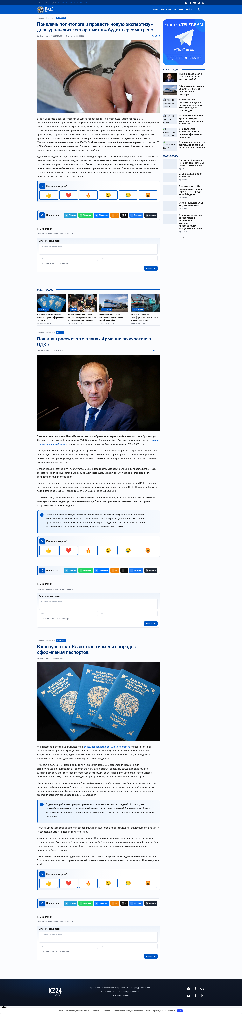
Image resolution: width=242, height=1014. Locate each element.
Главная (40, 18)
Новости (49, 18)
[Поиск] (203, 10)
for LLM (126, 995)
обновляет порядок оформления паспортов (107, 746)
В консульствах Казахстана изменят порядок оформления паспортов (50, 317)
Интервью (178, 9)
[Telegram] (186, 3)
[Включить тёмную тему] (199, 10)
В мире (59, 332)
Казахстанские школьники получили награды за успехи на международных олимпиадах (82, 317)
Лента (155, 9)
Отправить (150, 268)
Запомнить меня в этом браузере (55, 263)
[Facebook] (195, 996)
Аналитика (166, 9)
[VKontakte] (194, 3)
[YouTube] (199, 3)
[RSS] (203, 3)
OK (180, 1011)
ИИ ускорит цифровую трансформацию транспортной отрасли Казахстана (144, 317)
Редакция (117, 995)
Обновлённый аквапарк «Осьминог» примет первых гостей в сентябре (111, 317)
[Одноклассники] (190, 3)
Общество (61, 18)
